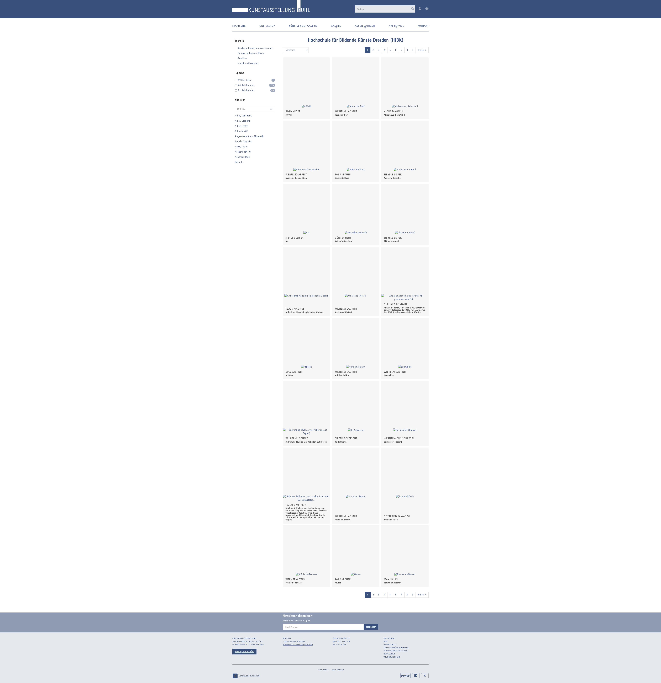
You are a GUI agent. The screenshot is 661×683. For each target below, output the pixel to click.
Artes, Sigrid (241, 146)
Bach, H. (239, 162)
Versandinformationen (395, 651)
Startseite (238, 25)
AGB (385, 641)
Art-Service (396, 25)
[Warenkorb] (427, 8)
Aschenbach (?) (243, 151)
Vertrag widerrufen (244, 651)
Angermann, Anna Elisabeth (249, 136)
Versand (340, 669)
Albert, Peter (241, 126)
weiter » (422, 50)
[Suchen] (412, 9)
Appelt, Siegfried (243, 141)
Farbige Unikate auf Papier (251, 53)
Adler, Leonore (242, 120)
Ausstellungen (365, 25)
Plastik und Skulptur (248, 63)
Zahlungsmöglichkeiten (396, 648)
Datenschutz (390, 644)
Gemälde (242, 58)
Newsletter (389, 654)
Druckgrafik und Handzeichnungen (255, 48)
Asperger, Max (242, 156)
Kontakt (423, 25)
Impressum (389, 638)
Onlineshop (267, 25)
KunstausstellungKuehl (249, 676)
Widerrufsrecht (392, 657)
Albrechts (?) (241, 131)
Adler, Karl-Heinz (243, 115)
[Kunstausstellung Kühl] (271, 7)
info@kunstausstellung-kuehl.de (298, 644)
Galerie (336, 25)
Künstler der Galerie (303, 25)
